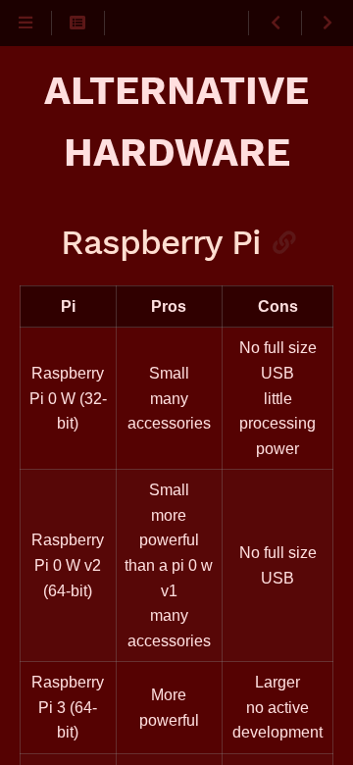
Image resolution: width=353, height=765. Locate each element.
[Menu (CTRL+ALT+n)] (26, 23)
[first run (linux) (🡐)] (274, 23)
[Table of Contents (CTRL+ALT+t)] (78, 23)
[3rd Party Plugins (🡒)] (327, 23)
